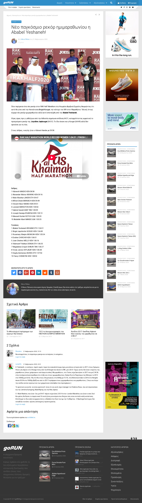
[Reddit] (44, 272)
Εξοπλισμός (116, 464)
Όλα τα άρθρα (12, 7)
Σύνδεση (123, 3)
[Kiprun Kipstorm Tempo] (111, 230)
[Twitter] (13, 272)
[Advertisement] (122, 328)
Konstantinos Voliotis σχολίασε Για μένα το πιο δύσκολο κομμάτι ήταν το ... (88, 480)
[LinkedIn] (38, 272)
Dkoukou (19, 351)
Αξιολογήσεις (99, 3)
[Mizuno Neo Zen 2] (111, 278)
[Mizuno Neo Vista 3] (111, 217)
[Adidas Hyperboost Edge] (111, 181)
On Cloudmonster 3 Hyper (126, 260)
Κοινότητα (69, 3)
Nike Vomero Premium (125, 199)
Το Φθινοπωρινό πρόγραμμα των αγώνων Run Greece (20, 333)
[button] (10, 427)
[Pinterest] (32, 272)
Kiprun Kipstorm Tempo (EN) (127, 236)
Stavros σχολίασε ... (86, 486)
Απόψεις (115, 456)
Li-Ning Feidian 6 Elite (124, 248)
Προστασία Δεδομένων (119, 499)
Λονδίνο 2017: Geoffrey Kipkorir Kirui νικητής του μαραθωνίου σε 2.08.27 (84, 334)
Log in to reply (20, 357)
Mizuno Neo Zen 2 (123, 273)
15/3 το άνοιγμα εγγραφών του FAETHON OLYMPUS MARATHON (52, 333)
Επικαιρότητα (16, 15)
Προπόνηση (116, 477)
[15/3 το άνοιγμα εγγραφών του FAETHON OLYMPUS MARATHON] (53, 328)
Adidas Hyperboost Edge (126, 175)
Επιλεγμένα (131, 149)
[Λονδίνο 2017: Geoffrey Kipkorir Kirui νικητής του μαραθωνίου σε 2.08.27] (85, 328)
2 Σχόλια (21, 42)
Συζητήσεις (83, 3)
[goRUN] (10, 3)
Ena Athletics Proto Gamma (126, 151)
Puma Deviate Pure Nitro (125, 163)
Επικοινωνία (36, 7)
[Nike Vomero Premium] (111, 205)
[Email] (57, 272)
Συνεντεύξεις (117, 481)
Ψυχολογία (116, 490)
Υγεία (113, 486)
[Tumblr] (51, 272)
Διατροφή (115, 460)
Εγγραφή (133, 3)
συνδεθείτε (31, 417)
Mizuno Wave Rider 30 (125, 187)
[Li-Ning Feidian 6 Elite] (111, 254)
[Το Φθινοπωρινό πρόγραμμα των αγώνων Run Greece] (21, 328)
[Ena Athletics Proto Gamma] (111, 157)
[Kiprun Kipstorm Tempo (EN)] (111, 242)
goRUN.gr (18, 499)
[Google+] (26, 272)
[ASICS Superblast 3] (111, 290)
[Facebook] (20, 272)
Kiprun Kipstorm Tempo (125, 224)
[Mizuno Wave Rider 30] (111, 193)
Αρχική (59, 3)
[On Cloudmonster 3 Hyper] (111, 266)
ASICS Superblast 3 (124, 285)
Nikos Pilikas (25, 39)
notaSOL (19, 364)
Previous (125, 54)
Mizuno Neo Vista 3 (124, 212)
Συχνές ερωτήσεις (25, 7)
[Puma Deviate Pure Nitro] (111, 169)
